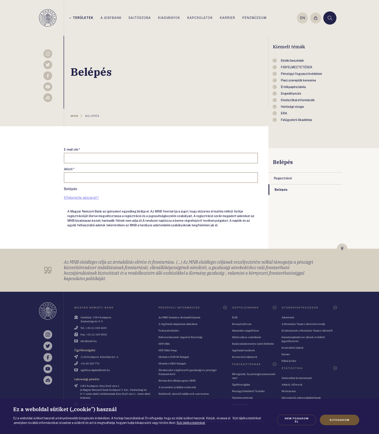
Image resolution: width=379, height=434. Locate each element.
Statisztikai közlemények (297, 378)
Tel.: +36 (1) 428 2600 (93, 328)
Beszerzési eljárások (244, 356)
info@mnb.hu (88, 341)
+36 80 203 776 (89, 363)
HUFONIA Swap (168, 350)
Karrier (286, 354)
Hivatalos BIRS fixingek (172, 363)
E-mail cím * (72, 149)
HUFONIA (164, 343)
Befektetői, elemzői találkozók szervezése (184, 393)
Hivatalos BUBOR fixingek (174, 356)
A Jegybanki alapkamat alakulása (178, 324)
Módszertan (289, 391)
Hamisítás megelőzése (245, 330)
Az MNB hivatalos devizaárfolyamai (179, 317)
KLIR (235, 317)
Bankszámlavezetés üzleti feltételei (253, 343)
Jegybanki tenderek (243, 350)
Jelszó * (69, 169)
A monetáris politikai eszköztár (177, 387)
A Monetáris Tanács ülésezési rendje (303, 324)
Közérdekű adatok (293, 347)
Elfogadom (339, 419)
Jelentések (288, 317)
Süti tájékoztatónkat (191, 423)
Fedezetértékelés (169, 330)
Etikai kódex (289, 360)
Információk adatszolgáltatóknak (301, 397)
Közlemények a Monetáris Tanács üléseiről (307, 330)
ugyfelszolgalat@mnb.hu (95, 370)
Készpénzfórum (242, 324)
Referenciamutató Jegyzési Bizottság (180, 337)
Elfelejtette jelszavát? (81, 198)
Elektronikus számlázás (246, 337)
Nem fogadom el (297, 420)
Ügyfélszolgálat (241, 384)
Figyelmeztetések (242, 397)
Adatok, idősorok (292, 384)
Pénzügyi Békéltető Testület (248, 391)
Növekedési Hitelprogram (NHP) (177, 380)
